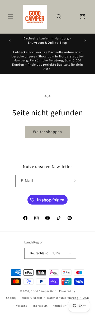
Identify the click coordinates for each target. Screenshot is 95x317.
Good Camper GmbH (44, 291)
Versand (21, 305)
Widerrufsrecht (32, 298)
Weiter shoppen (47, 131)
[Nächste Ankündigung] (85, 40)
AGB (86, 298)
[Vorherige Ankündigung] (10, 40)
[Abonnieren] (74, 181)
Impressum (40, 305)
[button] (10, 16)
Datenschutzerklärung (62, 298)
